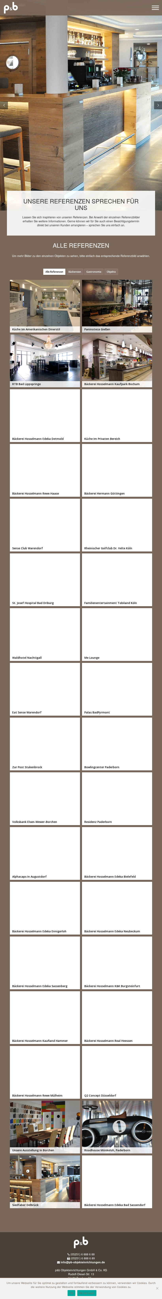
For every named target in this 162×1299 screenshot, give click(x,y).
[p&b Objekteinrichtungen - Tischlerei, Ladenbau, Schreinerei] (9, 7)
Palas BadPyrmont (117, 689)
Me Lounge (117, 634)
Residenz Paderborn (117, 798)
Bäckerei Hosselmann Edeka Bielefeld (117, 853)
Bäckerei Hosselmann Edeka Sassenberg (45, 963)
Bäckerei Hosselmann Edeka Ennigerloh (45, 908)
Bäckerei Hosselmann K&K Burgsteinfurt (117, 963)
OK (71, 1293)
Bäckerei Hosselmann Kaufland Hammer (45, 1017)
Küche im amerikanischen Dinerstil (45, 306)
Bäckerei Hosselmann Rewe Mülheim (45, 1072)
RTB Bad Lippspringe (45, 361)
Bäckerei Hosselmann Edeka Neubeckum (117, 908)
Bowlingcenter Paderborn (117, 744)
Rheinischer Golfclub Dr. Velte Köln (117, 525)
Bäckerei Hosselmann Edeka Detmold (45, 415)
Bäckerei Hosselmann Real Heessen (117, 1017)
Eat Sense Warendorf (45, 689)
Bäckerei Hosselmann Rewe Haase (45, 470)
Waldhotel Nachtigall (45, 634)
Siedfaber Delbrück (45, 1181)
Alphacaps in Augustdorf (45, 853)
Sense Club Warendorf (45, 525)
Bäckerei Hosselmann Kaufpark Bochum (117, 361)
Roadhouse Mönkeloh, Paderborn (117, 1127)
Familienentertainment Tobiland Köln (117, 579)
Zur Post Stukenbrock (45, 744)
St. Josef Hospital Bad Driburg (45, 579)
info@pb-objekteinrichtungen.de (83, 1262)
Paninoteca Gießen (117, 306)
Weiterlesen (86, 1293)
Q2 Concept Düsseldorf (117, 1072)
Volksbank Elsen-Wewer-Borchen (45, 798)
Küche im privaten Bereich (117, 415)
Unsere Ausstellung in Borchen (45, 1127)
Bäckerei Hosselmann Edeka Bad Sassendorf (117, 1181)
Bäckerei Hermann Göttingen (117, 470)
